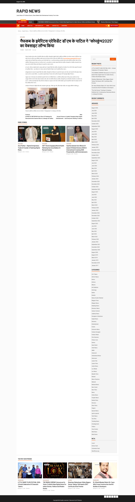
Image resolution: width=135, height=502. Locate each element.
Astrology (94, 290)
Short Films (94, 405)
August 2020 (95, 252)
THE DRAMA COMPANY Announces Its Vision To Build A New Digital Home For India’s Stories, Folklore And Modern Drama (51, 22)
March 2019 (95, 257)
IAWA (93, 350)
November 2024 (96, 152)
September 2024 (96, 158)
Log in (93, 443)
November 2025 (96, 121)
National (94, 382)
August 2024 (95, 160)
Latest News (95, 366)
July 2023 (94, 194)
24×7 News (94, 274)
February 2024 (95, 176)
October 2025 (95, 123)
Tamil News (94, 416)
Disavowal (64, 25)
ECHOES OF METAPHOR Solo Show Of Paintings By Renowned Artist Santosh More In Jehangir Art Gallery (39, 116)
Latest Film (94, 361)
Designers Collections (97, 316)
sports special (95, 413)
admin (22, 49)
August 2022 (95, 223)
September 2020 (96, 249)
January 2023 (95, 210)
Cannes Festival (96, 311)
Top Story (94, 418)
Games (93, 342)
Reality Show (95, 400)
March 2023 (95, 205)
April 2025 (94, 139)
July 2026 (94, 110)
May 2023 (94, 200)
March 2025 (95, 142)
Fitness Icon (95, 340)
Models (93, 376)
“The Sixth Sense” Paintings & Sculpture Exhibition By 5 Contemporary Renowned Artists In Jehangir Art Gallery (103, 92)
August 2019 (95, 255)
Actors (93, 279)
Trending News (95, 421)
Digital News (20, 143)
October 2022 (95, 218)
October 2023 (95, 186)
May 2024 (94, 168)
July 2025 (94, 131)
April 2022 (94, 234)
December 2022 (96, 213)
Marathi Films (95, 374)
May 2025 (94, 136)
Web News (94, 431)
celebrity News (95, 313)
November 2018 (96, 262)
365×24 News (95, 277)
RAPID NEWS (28, 10)
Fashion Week (95, 334)
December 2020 (96, 247)
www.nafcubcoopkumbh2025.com (71, 58)
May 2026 (94, 115)
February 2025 (95, 144)
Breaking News (95, 305)
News (47, 25)
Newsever (72, 500)
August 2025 (95, 129)
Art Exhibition (95, 287)
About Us (29, 25)
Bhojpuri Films (95, 300)
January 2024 (95, 178)
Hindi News (94, 347)
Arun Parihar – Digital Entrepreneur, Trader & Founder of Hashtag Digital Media (29, 148)
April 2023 (94, 202)
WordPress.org (95, 451)
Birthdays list (39, 25)
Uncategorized (95, 424)
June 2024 (94, 165)
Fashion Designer (96, 332)
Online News (95, 395)
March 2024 (95, 173)
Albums (93, 284)
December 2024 (96, 150)
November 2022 (96, 215)
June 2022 (94, 228)
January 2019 (95, 260)
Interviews (94, 358)
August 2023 (95, 192)
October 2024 (95, 155)
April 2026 (94, 118)
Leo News (94, 371)
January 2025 (95, 147)
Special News (95, 410)
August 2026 (95, 108)
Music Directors (96, 379)
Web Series (94, 434)
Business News (95, 308)
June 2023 (94, 197)
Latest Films (95, 363)
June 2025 (94, 134)
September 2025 (96, 126)
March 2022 (95, 236)
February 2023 (95, 207)
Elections (94, 321)
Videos (93, 426)
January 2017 (95, 265)
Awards (93, 295)
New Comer (94, 387)
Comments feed (96, 448)
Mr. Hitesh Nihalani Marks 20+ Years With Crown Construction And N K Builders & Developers (104, 484)
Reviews (94, 403)
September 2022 (96, 220)
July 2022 (94, 226)
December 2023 (96, 181)
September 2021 (96, 244)
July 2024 (94, 163)
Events (93, 326)
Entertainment (95, 324)
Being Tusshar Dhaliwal (97, 298)
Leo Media (94, 368)
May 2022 (94, 231)
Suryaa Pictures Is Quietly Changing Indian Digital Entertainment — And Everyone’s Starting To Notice (69, 116)
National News (95, 384)
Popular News (95, 397)
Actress (94, 282)
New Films (94, 389)
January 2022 (95, 242)
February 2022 (95, 239)
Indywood (94, 353)
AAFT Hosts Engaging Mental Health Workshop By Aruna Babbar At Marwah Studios (53, 148)
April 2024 (94, 171)
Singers (93, 408)
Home (22, 25)
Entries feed (95, 446)
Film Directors (95, 337)
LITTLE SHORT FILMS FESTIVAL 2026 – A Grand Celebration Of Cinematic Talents (29, 484)
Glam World (94, 345)
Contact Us (55, 25)
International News (96, 355)
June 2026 (94, 113)
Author (93, 292)
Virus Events (95, 429)
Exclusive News (96, 329)
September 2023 (96, 189)
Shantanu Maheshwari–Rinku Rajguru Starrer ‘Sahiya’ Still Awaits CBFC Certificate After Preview (108, 22)
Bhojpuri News (95, 303)
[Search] (106, 25)
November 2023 (96, 184)
